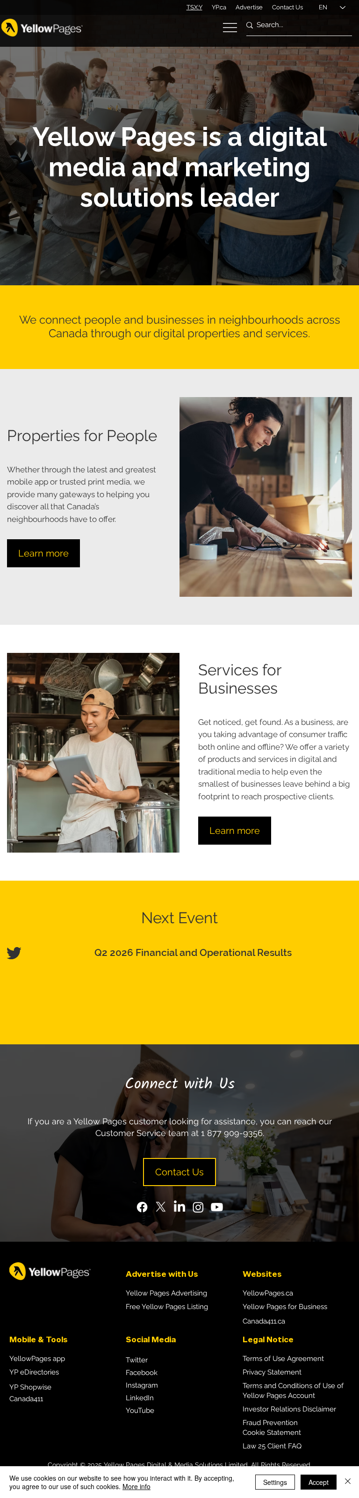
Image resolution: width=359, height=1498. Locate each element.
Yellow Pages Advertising (166, 1293)
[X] (161, 1207)
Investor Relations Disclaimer (289, 1409)
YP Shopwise (30, 1387)
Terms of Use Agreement (283, 1358)
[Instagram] (198, 1207)
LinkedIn (140, 1398)
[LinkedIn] (179, 1207)
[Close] (347, 1482)
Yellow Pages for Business (285, 1307)
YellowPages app (37, 1358)
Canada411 (26, 1399)
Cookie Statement (272, 1432)
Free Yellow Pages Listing (167, 1307)
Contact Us (287, 7)
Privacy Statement (272, 1372)
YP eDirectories (34, 1372)
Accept (319, 1482)
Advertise (249, 7)
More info (136, 1486)
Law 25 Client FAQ (272, 1446)
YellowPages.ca (268, 1293)
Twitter (137, 1360)
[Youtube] (217, 1207)
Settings (275, 1482)
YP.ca (219, 7)
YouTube (140, 1410)
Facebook (142, 1372)
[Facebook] (142, 1207)
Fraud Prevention (270, 1422)
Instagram (142, 1385)
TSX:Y (194, 7)
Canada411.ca (264, 1321)
